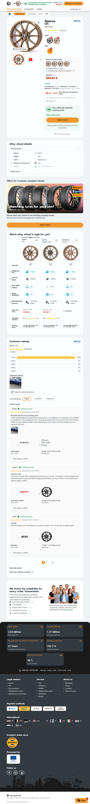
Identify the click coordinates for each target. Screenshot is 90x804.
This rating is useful (20, 459)
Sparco (41, 14)
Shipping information (45, 691)
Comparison (29, 9)
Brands (40, 696)
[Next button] (52, 562)
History (67, 686)
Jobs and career (70, 691)
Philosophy (69, 683)
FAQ (39, 683)
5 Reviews (62, 30)
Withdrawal (42, 694)
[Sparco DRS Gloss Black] (50, 41)
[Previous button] (37, 562)
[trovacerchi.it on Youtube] (22, 772)
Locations (68, 688)
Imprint (10, 683)
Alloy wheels (32, 14)
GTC (9, 686)
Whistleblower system (15, 691)
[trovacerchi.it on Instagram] (15, 772)
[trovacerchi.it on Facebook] (9, 772)
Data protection (13, 688)
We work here (68, 610)
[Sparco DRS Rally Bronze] (57, 41)
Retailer (41, 688)
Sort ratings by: (15, 399)
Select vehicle (20, 14)
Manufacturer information (17, 694)
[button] (45, 149)
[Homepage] (10, 13)
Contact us (42, 686)
